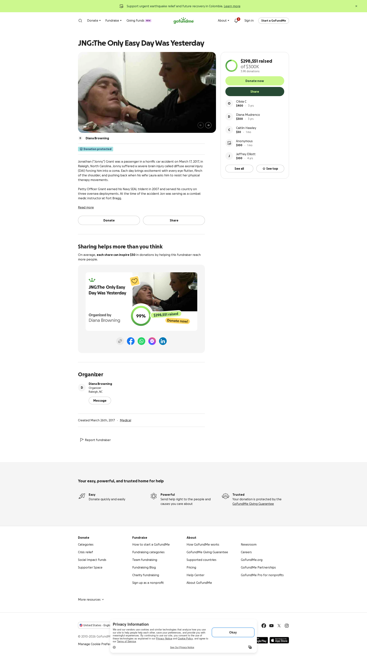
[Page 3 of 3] (91, 126)
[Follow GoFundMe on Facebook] (264, 625)
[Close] (356, 6)
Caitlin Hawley (246, 128)
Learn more (232, 6)
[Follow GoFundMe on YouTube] (271, 625)
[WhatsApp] (141, 341)
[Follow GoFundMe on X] (279, 625)
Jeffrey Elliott (246, 154)
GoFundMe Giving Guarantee (253, 503)
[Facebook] (131, 341)
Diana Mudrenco (248, 114)
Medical (125, 420)
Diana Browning (100, 383)
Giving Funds (138, 20)
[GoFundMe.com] (184, 20)
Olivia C (241, 101)
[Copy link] (120, 341)
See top (272, 168)
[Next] (208, 125)
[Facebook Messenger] (152, 341)
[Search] (80, 20)
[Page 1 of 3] (84, 126)
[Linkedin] (163, 341)
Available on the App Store (279, 640)
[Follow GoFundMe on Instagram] (287, 625)
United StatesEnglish (97, 625)
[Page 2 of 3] (88, 126)
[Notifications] (236, 20)
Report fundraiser (98, 440)
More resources (89, 599)
